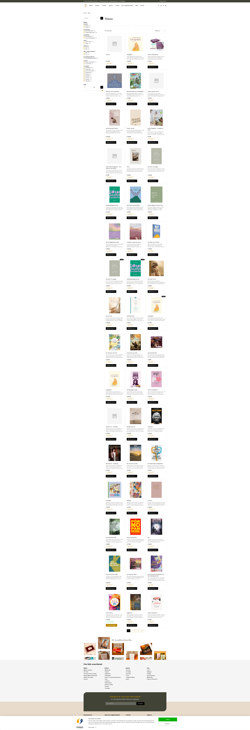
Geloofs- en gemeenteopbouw (113, 677)
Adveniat (128, 670)
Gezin (106, 679)
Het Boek (86, 672)
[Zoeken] (158, 5)
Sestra (127, 679)
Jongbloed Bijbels (130, 677)
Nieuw (89, 13)
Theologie (107, 688)
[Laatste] (143, 630)
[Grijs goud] (156, 416)
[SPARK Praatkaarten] (156, 44)
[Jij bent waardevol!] (156, 602)
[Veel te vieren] (114, 602)
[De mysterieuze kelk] (114, 527)
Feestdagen (108, 675)
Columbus (128, 673)
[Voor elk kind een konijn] (114, 564)
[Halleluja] (135, 490)
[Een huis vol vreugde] (156, 156)
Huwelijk (149, 673)
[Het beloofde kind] (156, 342)
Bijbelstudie (107, 670)
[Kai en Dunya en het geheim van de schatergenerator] (156, 564)
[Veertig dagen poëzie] (135, 379)
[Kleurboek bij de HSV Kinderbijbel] (135, 81)
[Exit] (156, 527)
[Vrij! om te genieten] (156, 379)
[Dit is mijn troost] (156, 268)
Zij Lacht (86, 679)
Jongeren (107, 681)
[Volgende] (140, 630)
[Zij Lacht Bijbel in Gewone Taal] (156, 194)
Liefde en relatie (109, 684)
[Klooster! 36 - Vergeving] (114, 453)
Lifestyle (107, 686)
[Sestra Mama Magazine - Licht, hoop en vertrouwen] (114, 156)
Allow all (168, 719)
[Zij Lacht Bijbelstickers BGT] (114, 231)
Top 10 (148, 670)
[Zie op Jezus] (114, 305)
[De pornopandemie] (135, 527)
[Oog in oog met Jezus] (156, 81)
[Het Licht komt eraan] (135, 453)
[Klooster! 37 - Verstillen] (114, 416)
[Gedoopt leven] (135, 305)
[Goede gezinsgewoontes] (114, 194)
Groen (127, 675)
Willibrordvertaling (88, 677)
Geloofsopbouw (151, 675)
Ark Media (128, 672)
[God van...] (156, 490)
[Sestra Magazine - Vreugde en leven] (156, 117)
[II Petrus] (114, 44)
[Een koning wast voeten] (114, 117)
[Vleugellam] (135, 44)
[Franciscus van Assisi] (135, 342)
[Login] (161, 5)
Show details (91, 727)
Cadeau (107, 672)
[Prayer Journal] (135, 117)
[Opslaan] (101, 87)
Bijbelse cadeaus (88, 670)
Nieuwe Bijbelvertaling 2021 (90, 675)
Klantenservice (163, 1)
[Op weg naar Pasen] (135, 564)
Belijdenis (149, 672)
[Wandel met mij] (135, 416)
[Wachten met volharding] (114, 81)
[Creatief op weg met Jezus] (135, 231)
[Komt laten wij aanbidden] (135, 194)
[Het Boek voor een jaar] (156, 231)
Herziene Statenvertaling (90, 673)
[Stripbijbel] (114, 490)
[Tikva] (135, 156)
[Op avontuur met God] (114, 342)
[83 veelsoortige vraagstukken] (156, 453)
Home (85, 13)
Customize (167, 723)
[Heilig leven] (135, 602)
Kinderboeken (108, 683)
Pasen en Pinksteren (152, 679)
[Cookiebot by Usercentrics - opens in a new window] (79, 727)
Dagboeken (108, 673)
